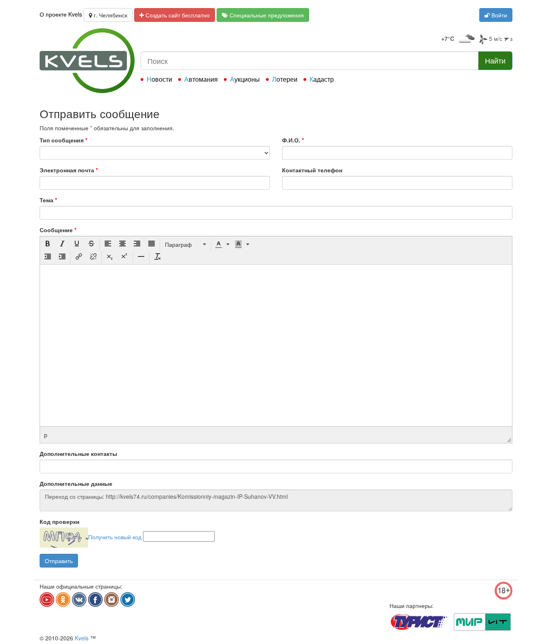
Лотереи (284, 79)
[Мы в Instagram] (111, 599)
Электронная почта (69, 170)
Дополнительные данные (76, 483)
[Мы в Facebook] (95, 599)
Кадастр (322, 79)
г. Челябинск (109, 15)
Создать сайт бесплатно (177, 15)
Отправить (59, 561)
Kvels (81, 638)
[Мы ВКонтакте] (79, 599)
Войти (498, 15)
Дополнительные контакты (78, 453)
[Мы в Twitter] (127, 599)
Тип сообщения (63, 140)
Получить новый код (114, 536)
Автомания (201, 79)
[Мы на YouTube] (47, 599)
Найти (495, 60)
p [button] (45, 435)
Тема (48, 200)
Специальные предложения (266, 15)
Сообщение (58, 230)
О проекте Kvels (61, 14)
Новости (159, 79)
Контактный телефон (312, 170)
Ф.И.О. (293, 140)
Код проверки (60, 521)
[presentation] (47, 244)
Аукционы (245, 79)
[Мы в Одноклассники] (63, 599)
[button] (48, 244)
